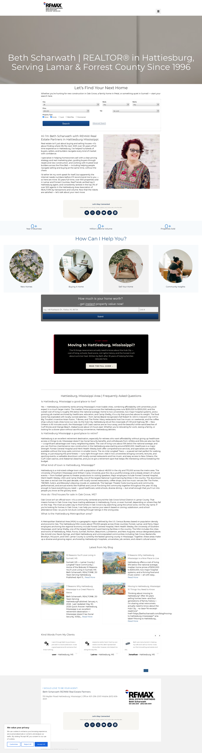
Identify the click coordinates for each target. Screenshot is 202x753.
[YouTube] (104, 212)
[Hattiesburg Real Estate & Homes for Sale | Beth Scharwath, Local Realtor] (59, 7)
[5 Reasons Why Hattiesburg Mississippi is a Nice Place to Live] (114, 563)
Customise (14, 744)
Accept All (41, 744)
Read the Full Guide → (101, 366)
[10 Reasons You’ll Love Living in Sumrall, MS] (52, 558)
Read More (90, 577)
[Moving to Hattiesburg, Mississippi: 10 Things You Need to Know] (114, 594)
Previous (155, 635)
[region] (27, 736)
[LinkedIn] (115, 212)
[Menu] (158, 11)
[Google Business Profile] (98, 212)
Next (159, 635)
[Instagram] (92, 212)
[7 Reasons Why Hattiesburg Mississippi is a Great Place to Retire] (52, 594)
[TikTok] (109, 212)
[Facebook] (86, 212)
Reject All (27, 744)
